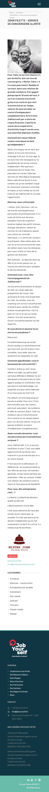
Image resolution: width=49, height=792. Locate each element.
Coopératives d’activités (20, 671)
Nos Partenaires (16, 685)
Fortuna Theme (25, 784)
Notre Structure (16, 681)
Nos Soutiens (15, 688)
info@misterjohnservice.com (21, 564)
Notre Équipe (15, 678)
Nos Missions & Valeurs (19, 675)
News (12, 695)
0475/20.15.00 (14, 561)
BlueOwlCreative (33, 788)
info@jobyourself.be (20, 712)
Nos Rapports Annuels (19, 692)
